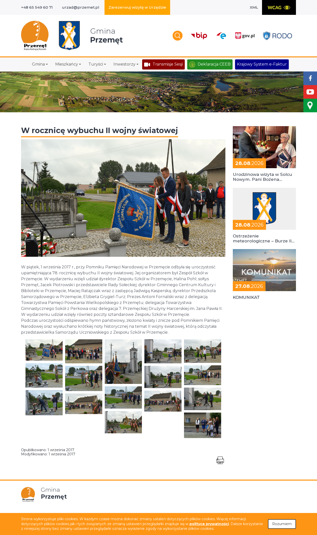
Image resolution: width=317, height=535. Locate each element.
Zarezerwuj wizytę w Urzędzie (137, 7)
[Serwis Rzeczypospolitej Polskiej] (244, 35)
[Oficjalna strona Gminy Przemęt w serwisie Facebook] (310, 78)
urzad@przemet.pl (80, 7)
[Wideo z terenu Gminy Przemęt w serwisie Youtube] (310, 92)
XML (254, 7)
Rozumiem (282, 524)
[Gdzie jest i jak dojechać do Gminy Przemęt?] (310, 105)
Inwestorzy (124, 64)
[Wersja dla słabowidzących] (279, 7)
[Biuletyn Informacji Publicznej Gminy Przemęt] (199, 35)
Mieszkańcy (66, 64)
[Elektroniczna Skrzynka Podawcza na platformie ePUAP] (221, 35)
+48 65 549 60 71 (37, 7)
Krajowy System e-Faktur (262, 64)
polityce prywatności (209, 524)
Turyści (95, 64)
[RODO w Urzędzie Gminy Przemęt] (277, 35)
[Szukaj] (177, 36)
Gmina (38, 64)
